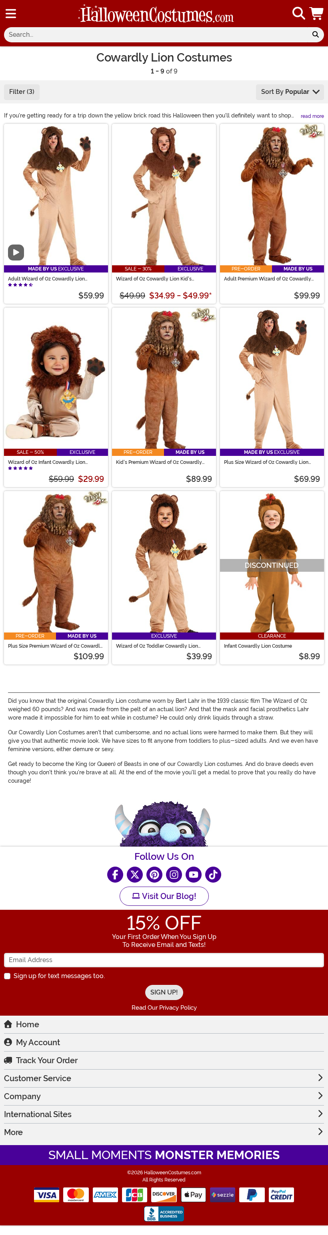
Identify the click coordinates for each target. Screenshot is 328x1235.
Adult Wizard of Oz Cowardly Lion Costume (46, 278)
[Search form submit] (315, 34)
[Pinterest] (154, 875)
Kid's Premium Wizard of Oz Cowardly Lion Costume (159, 462)
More (13, 1132)
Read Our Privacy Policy (164, 1007)
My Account (38, 1042)
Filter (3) (21, 91)
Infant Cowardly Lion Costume (258, 646)
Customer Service (37, 1078)
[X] (135, 875)
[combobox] (155, 34)
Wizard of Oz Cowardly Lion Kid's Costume (154, 278)
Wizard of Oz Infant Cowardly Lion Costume (46, 462)
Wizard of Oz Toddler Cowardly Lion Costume (157, 646)
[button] (317, 13)
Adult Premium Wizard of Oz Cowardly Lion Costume (267, 278)
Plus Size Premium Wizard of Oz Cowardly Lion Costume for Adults (55, 646)
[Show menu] (11, 13)
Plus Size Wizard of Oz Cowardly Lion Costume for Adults (266, 462)
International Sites (38, 1114)
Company (22, 1096)
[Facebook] (115, 875)
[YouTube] (194, 875)
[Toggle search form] (298, 13)
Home (27, 1024)
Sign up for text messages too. (59, 976)
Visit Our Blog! (168, 896)
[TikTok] (213, 875)
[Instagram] (174, 875)
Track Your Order (47, 1060)
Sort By (285, 91)
